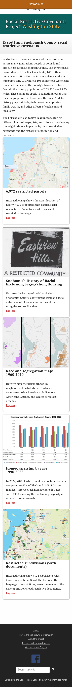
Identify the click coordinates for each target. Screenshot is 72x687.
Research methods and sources (36, 643)
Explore (10, 593)
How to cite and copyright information (36, 635)
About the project (36, 639)
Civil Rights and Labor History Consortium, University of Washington (36, 680)
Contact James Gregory (36, 647)
